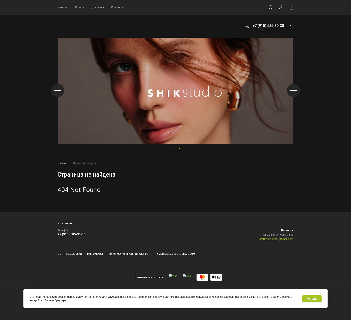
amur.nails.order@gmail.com (276, 239)
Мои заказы (95, 254)
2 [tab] (175, 148)
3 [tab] (179, 148)
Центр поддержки (70, 254)
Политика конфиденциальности (129, 254)
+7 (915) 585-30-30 (268, 25)
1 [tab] (171, 148)
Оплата (79, 7)
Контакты (117, 7)
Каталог (63, 7)
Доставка (97, 7)
